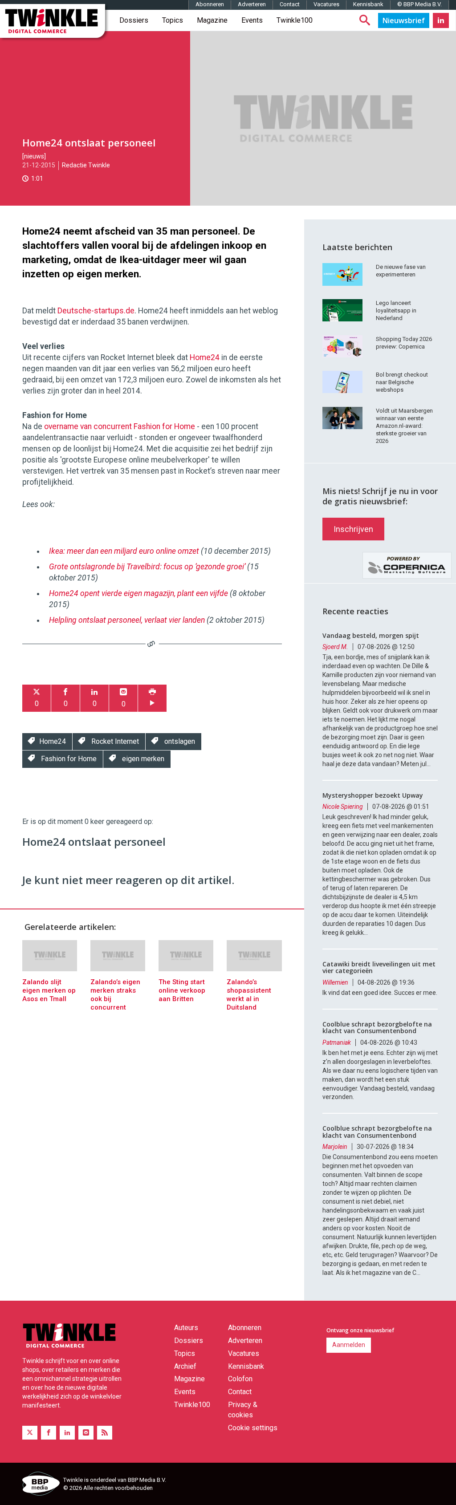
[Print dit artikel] (152, 698)
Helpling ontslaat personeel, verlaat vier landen (127, 620)
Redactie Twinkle (86, 165)
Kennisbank (368, 4)
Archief (185, 1366)
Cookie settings (252, 1428)
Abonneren (209, 4)
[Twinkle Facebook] (48, 1433)
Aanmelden (348, 1344)
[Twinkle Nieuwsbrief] (403, 20)
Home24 (205, 357)
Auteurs (186, 1327)
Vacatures (326, 4)
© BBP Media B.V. (419, 4)
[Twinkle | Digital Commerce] (52, 21)
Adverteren (252, 4)
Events (252, 20)
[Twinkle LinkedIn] (441, 20)
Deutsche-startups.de (95, 310)
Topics (172, 20)
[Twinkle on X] (29, 1433)
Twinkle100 (295, 20)
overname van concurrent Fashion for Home (119, 426)
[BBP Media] (39, 1485)
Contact (290, 4)
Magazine (212, 20)
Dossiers (133, 20)
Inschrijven (353, 529)
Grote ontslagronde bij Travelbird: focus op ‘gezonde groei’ (147, 566)
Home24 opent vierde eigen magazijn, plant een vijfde (138, 593)
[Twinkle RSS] (104, 1433)
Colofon (240, 1379)
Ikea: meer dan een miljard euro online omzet (124, 551)
